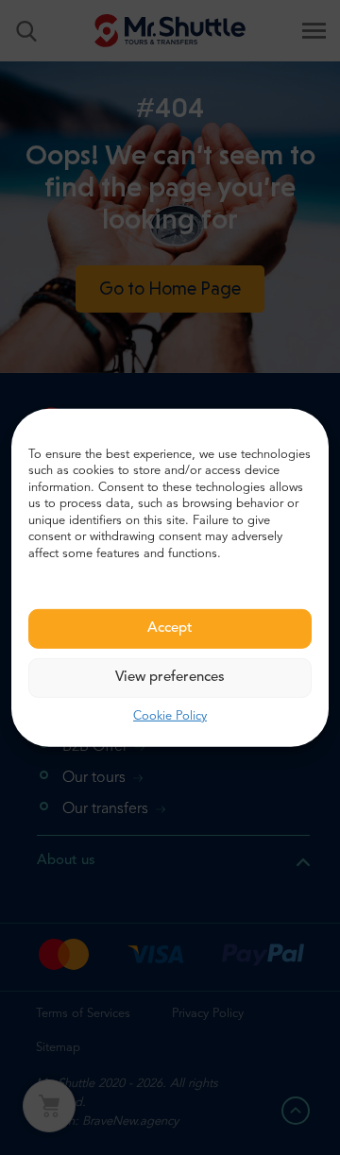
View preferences (170, 678)
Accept (170, 628)
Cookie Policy (170, 716)
